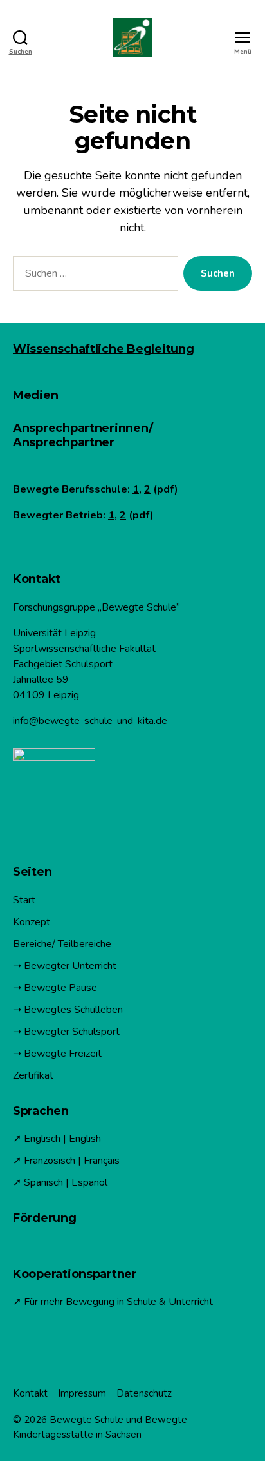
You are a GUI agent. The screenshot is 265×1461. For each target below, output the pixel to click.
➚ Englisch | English (57, 1139)
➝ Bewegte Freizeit (57, 1053)
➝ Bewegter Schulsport (66, 1032)
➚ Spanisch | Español (60, 1182)
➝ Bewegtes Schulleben (68, 1010)
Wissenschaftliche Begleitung (103, 349)
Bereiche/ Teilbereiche (62, 944)
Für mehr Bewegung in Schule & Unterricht (118, 1302)
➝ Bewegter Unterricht (64, 966)
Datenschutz (144, 1393)
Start (24, 900)
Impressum (82, 1393)
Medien (35, 395)
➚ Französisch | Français (66, 1160)
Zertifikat (33, 1075)
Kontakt (30, 1393)
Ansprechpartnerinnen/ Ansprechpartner (82, 435)
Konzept (31, 922)
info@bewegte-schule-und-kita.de (90, 721)
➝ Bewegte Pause (55, 988)
